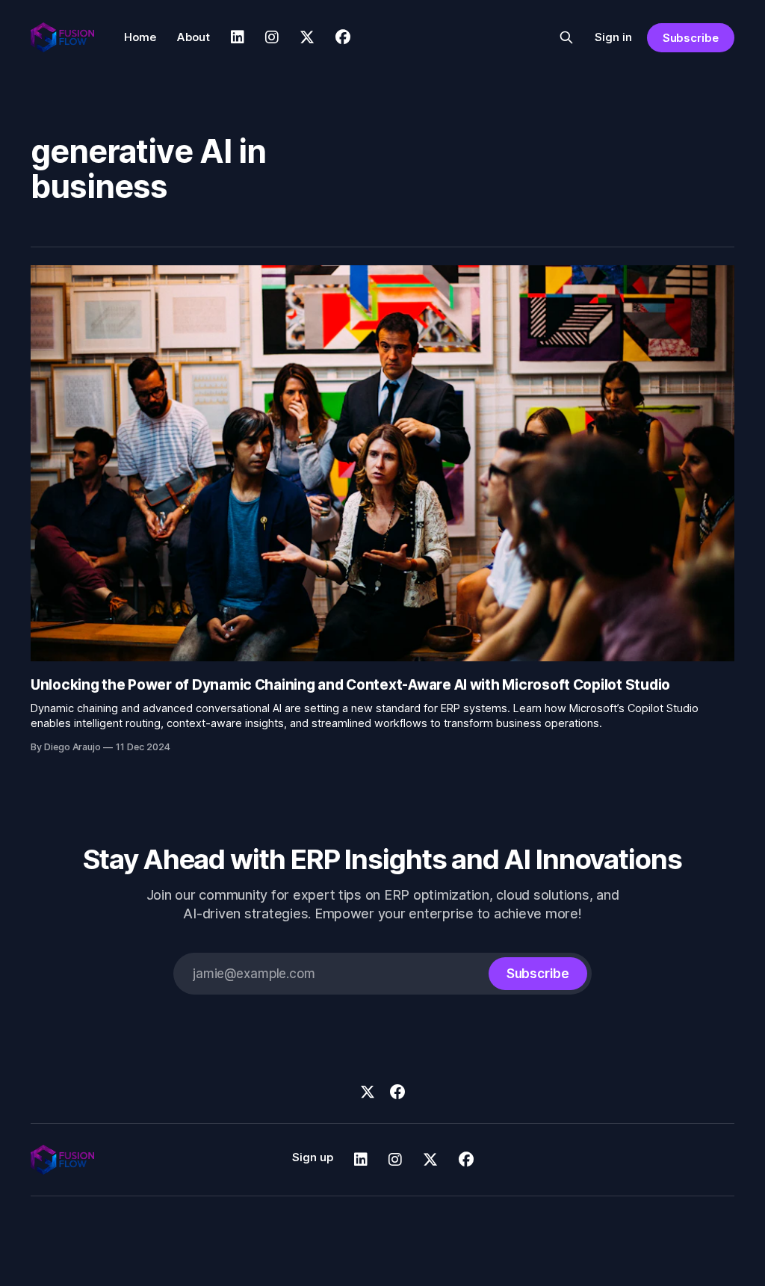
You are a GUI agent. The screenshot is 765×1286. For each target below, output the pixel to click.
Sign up (312, 1157)
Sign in (613, 37)
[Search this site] (566, 37)
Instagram (272, 37)
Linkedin (237, 37)
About (193, 37)
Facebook (342, 37)
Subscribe (691, 38)
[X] (367, 1091)
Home (140, 37)
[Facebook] (397, 1091)
